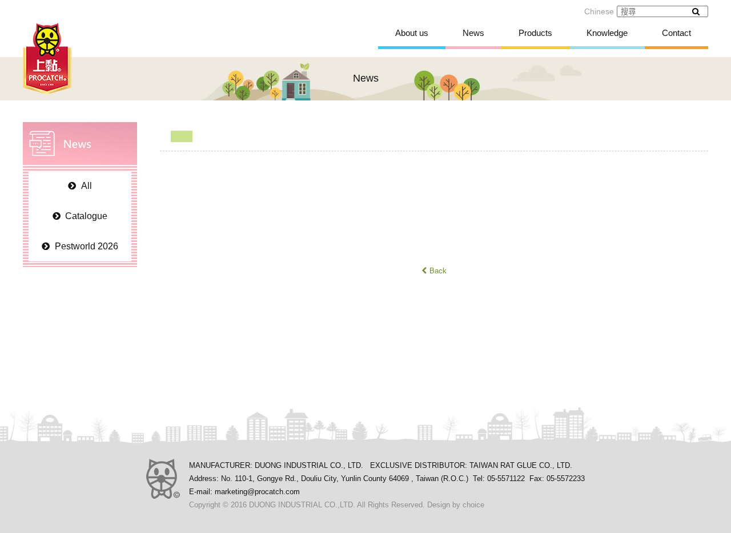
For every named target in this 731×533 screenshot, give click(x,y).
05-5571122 (506, 478)
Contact (676, 33)
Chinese (599, 11)
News (473, 33)
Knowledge (607, 33)
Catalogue (86, 216)
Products (535, 33)
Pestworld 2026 (86, 246)
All (86, 186)
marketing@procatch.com (257, 491)
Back (438, 270)
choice (473, 504)
